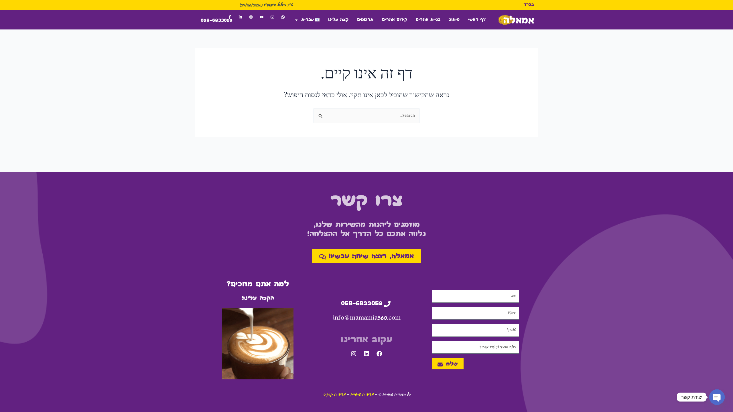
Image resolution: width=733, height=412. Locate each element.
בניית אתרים (428, 19)
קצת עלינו (338, 19)
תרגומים (365, 19)
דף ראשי (477, 19)
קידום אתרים (394, 19)
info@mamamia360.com (367, 317)
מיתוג (454, 19)
